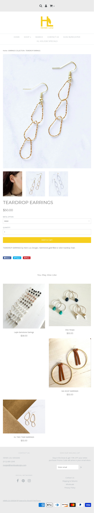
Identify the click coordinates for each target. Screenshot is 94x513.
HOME (17, 37)
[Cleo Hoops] (70, 305)
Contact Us (69, 478)
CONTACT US (53, 37)
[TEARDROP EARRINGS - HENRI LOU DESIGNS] (12, 184)
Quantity (6, 227)
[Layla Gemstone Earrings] (24, 306)
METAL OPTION (8, 217)
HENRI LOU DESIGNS (10, 501)
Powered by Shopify (25, 501)
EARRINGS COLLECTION (16, 51)
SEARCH (39, 37)
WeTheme (37, 501)
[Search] (40, 5)
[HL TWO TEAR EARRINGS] (24, 416)
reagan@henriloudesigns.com (14, 465)
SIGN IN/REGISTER (71, 37)
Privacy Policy (70, 487)
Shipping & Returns (69, 481)
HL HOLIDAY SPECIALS (47, 41)
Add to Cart (47, 240)
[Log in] (46, 5)
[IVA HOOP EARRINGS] (70, 362)
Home (5, 51)
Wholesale (70, 484)
